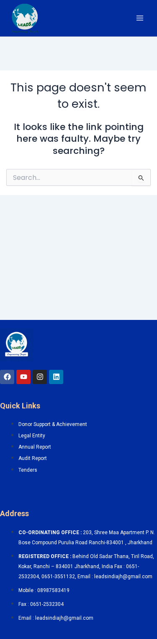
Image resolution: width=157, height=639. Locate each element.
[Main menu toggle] (140, 18)
